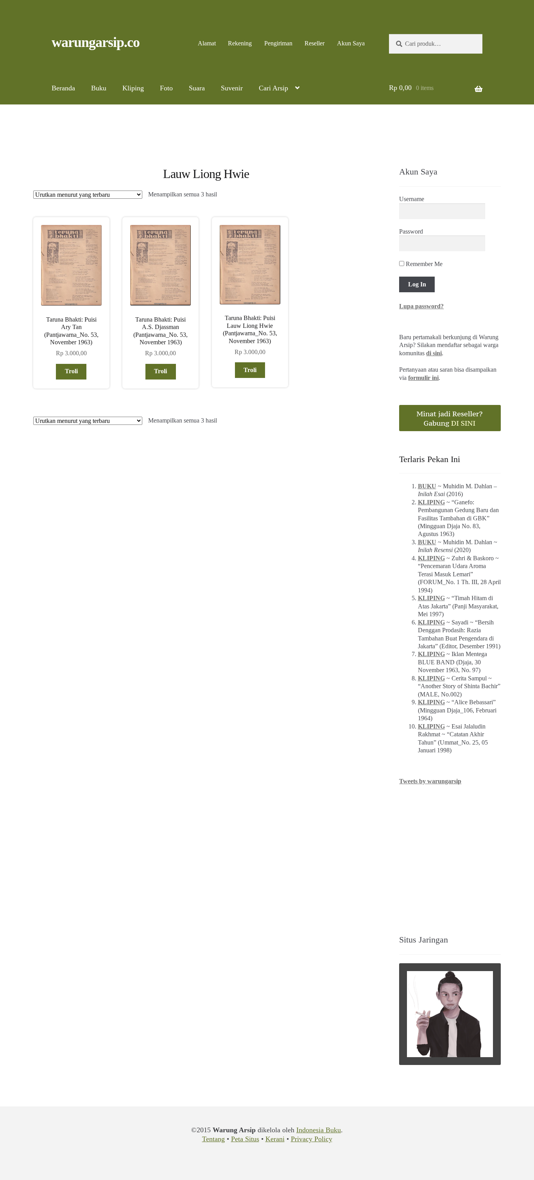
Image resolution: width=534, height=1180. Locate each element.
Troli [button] (71, 371)
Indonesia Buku (318, 1130)
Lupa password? (421, 306)
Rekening (240, 43)
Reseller (314, 43)
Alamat (207, 43)
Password (411, 231)
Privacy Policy (311, 1139)
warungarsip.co (96, 42)
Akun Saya (351, 43)
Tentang (213, 1139)
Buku (98, 88)
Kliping (133, 88)
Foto (166, 88)
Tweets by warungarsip (430, 781)
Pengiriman (278, 43)
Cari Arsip (273, 88)
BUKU (427, 486)
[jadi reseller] (450, 418)
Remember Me (423, 264)
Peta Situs (245, 1139)
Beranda (63, 88)
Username (411, 199)
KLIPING (431, 502)
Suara (197, 88)
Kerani (275, 1139)
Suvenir (232, 88)
